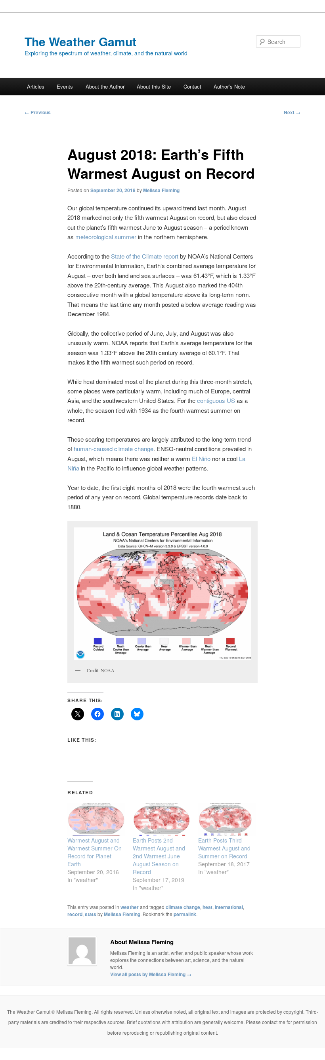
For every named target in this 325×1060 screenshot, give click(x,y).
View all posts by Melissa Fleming (150, 974)
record (74, 914)
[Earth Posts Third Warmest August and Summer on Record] (227, 819)
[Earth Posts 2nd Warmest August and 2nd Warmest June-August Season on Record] (161, 819)
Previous (38, 112)
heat (207, 907)
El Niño (201, 458)
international (229, 907)
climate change (183, 907)
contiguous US (216, 400)
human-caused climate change (113, 448)
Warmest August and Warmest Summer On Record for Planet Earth (94, 852)
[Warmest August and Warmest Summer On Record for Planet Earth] (96, 819)
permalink (185, 914)
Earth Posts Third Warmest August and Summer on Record (224, 848)
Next (292, 112)
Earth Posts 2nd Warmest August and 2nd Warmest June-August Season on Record (159, 856)
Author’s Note (229, 86)
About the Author (105, 86)
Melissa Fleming (161, 190)
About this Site (154, 86)
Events (65, 86)
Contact (192, 86)
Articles (35, 86)
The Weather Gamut (80, 41)
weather (129, 907)
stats (90, 914)
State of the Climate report (143, 256)
